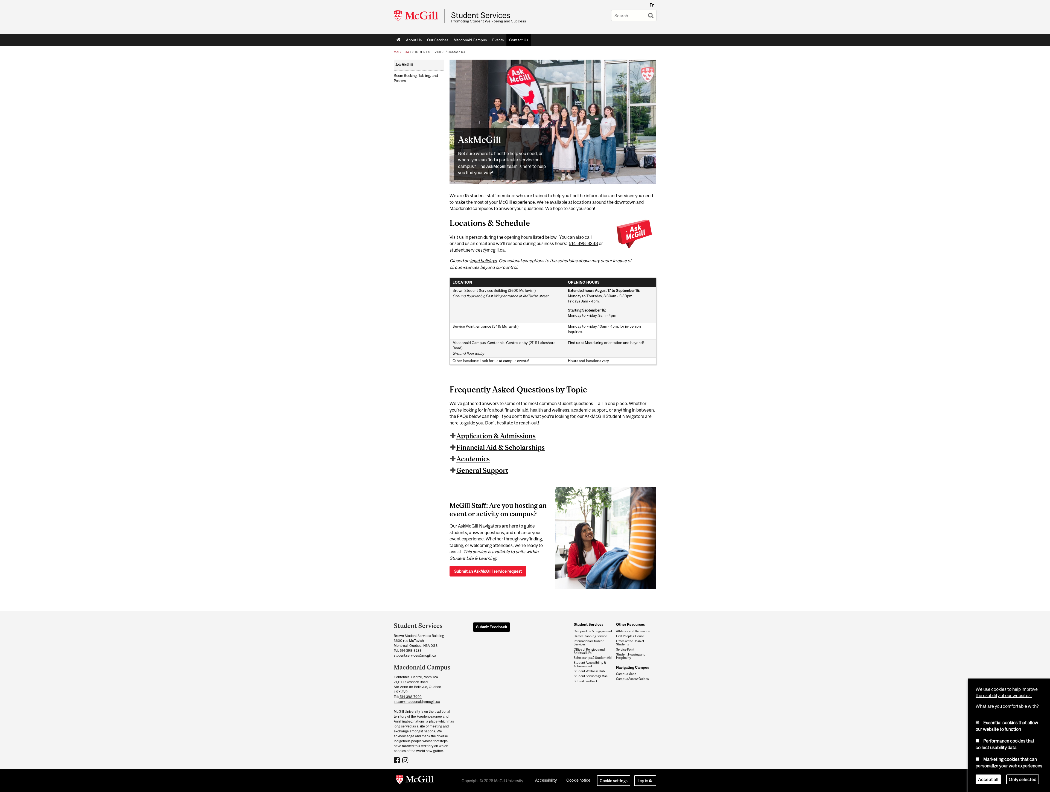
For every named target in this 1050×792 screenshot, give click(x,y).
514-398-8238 (583, 243)
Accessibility (546, 780)
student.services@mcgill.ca (477, 250)
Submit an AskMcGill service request (488, 571)
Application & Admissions (496, 436)
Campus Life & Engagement (593, 631)
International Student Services (589, 642)
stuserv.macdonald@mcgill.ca (417, 702)
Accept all (988, 779)
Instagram (406, 760)
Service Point (625, 649)
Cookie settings (614, 780)
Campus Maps (626, 673)
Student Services (481, 15)
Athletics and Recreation (633, 631)
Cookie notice (578, 780)
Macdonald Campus (470, 40)
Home (398, 40)
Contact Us (518, 40)
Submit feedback (586, 681)
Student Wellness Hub (589, 671)
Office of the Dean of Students (630, 642)
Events (498, 40)
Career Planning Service (590, 636)
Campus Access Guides (632, 678)
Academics (473, 459)
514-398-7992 (410, 697)
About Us (414, 40)
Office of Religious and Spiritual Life (589, 651)
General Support (482, 470)
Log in (643, 780)
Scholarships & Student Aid (593, 657)
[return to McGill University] (415, 780)
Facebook (397, 760)
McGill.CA (401, 52)
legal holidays (483, 260)
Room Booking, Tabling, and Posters (416, 78)
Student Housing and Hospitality (631, 656)
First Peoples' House (630, 636)
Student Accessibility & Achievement (590, 664)
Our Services (437, 40)
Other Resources (630, 624)
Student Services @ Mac (591, 676)
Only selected (1023, 779)
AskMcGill (404, 65)
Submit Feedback (491, 627)
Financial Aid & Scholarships (500, 447)
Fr (651, 5)
